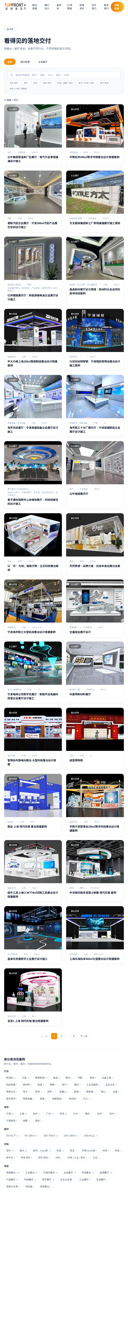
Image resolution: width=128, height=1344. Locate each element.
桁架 (106, 1150)
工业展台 (31, 1172)
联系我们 (106, 6)
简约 (23, 1150)
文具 (26, 1077)
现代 (26, 82)
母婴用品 (57, 1098)
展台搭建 (34, 6)
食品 (56, 1077)
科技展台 (88, 1172)
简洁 (73, 1150)
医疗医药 (11, 1098)
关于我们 (94, 6)
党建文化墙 (13, 1186)
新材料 (27, 1084)
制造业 (11, 1077)
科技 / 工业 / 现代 (77, 1157)
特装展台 (13, 1172)
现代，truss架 (42, 1150)
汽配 (81, 1077)
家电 (38, 1091)
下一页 (83, 1036)
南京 (88, 1113)
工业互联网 (93, 1084)
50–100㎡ (31, 1135)
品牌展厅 (106, 1172)
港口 (104, 1091)
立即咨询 (116, 6)
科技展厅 (30, 1179)
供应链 (73, 1098)
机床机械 (11, 1084)
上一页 (44, 1036)
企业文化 (110, 1084)
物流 (68, 1077)
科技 (36, 82)
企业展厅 (43, 61)
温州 (38, 1120)
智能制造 (41, 1077)
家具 (43, 1098)
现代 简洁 (104, 82)
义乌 (76, 1113)
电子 (26, 1091)
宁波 (10, 1113)
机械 (41, 1084)
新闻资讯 (82, 6)
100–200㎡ (71, 1135)
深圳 (63, 1113)
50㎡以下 (12, 1135)
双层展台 (45, 1186)
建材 (77, 1084)
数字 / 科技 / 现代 (86, 82)
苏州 (112, 1113)
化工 (86, 1098)
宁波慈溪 (11, 1120)
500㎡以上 (90, 1135)
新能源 (90, 1091)
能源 (77, 1091)
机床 (93, 1077)
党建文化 (11, 1091)
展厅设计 (46, 6)
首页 (25, 6)
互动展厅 (101, 1179)
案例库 (59, 6)
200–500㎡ (51, 1135)
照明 (53, 1084)
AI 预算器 (69, 6)
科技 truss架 (89, 1150)
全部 (10, 61)
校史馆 (29, 1186)
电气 (65, 1084)
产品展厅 (12, 1179)
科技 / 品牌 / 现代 (65, 82)
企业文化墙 (67, 1179)
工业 (96, 1157)
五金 (116, 1091)
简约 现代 (47, 82)
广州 (50, 1113)
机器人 (64, 1091)
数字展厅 (48, 1179)
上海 (23, 1113)
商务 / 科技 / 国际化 (18, 88)
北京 (100, 1113)
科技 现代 (14, 82)
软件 (50, 1091)
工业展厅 (84, 1179)
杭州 (36, 1113)
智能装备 (28, 1098)
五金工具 (107, 1077)
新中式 (10, 1157)
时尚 (118, 1150)
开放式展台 (50, 1172)
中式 (58, 1157)
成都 (26, 1120)
